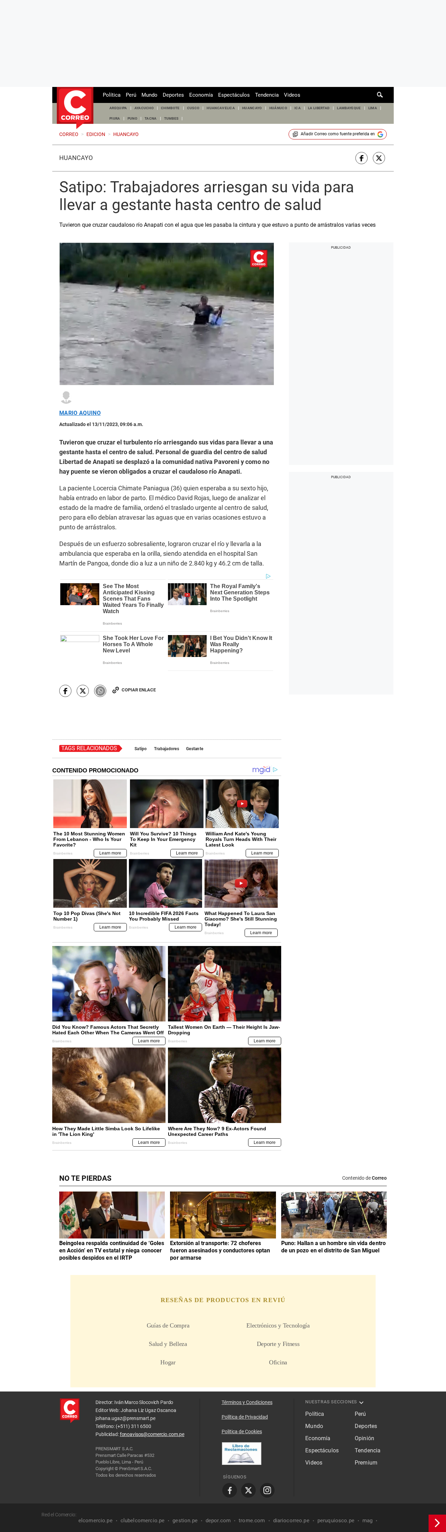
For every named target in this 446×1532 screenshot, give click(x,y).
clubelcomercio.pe (143, 1520)
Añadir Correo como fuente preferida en (338, 133)
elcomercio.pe (95, 1520)
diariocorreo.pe (291, 1520)
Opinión (364, 1438)
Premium (366, 1462)
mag (367, 1520)
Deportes (173, 95)
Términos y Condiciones (247, 1402)
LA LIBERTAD (319, 108)
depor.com (218, 1520)
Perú (131, 95)
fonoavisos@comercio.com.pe (152, 1434)
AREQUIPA (118, 108)
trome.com (252, 1520)
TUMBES (171, 118)
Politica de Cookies (242, 1431)
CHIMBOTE (170, 108)
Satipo (140, 748)
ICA (297, 108)
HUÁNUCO (278, 108)
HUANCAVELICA (221, 108)
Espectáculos (234, 95)
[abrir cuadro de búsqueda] (380, 95)
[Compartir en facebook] (361, 158)
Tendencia (267, 95)
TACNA (151, 118)
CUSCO (193, 108)
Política (112, 95)
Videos (292, 95)
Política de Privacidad (245, 1417)
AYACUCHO (144, 108)
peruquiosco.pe (335, 1520)
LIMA (372, 108)
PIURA (114, 118)
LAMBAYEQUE (349, 108)
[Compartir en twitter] (379, 158)
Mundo (149, 95)
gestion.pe (185, 1520)
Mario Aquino (80, 413)
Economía (201, 95)
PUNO (132, 118)
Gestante (194, 748)
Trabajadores (166, 748)
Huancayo (76, 157)
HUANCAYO (252, 108)
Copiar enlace (139, 689)
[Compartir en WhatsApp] (100, 691)
